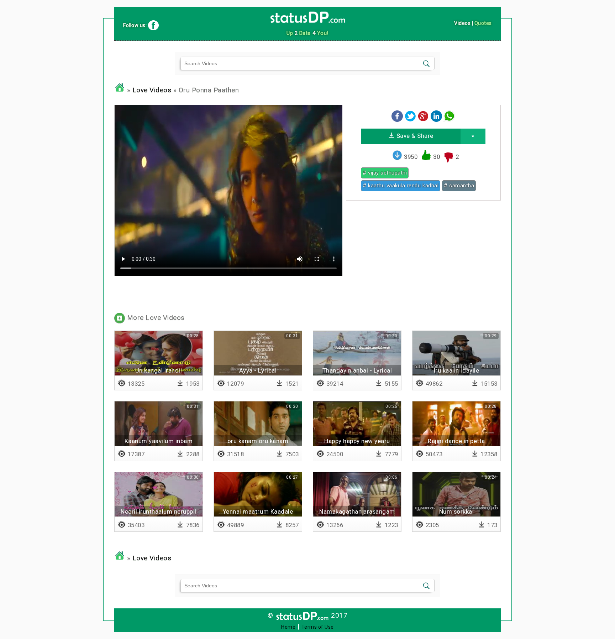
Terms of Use (317, 627)
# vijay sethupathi (385, 173)
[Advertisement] (423, 256)
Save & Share (414, 135)
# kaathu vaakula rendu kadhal (400, 185)
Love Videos (152, 90)
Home (288, 627)
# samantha (459, 185)
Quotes (483, 23)
